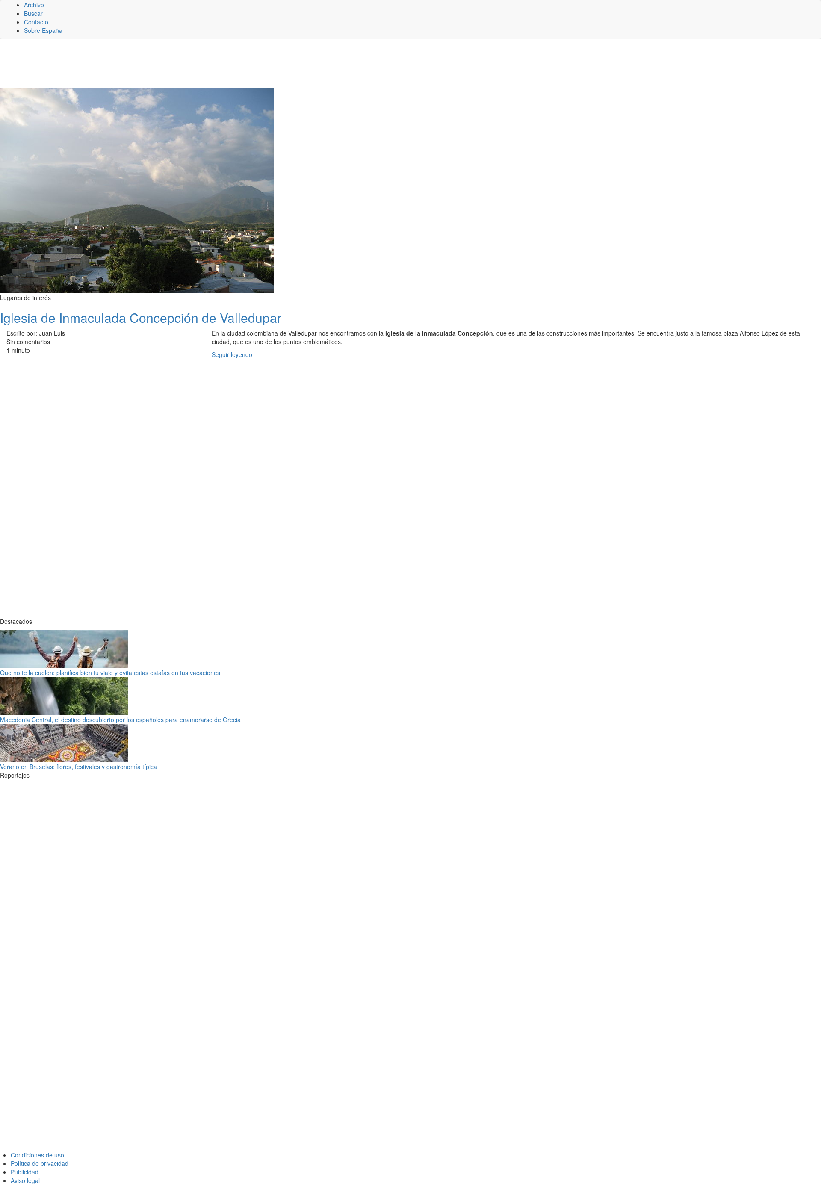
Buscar (33, 13)
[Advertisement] (209, 67)
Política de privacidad (39, 1163)
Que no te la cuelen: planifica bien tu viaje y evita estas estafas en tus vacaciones (110, 672)
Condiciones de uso (37, 1155)
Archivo (34, 4)
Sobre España (43, 30)
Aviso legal (25, 1180)
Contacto (36, 22)
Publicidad (24, 1172)
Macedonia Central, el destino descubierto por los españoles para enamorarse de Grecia (120, 719)
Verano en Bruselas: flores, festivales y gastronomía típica (78, 766)
